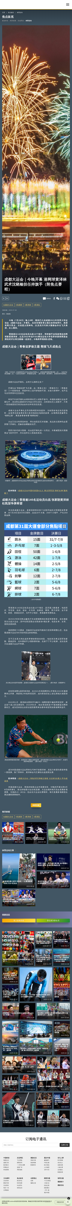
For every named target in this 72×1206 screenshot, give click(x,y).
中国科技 (6, 1158)
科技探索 (6, 1169)
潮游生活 (34, 1158)
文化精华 (6, 1178)
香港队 (37, 305)
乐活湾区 (20, 1158)
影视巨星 (60, 1172)
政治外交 (5, 20)
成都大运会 (8, 305)
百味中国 (33, 1160)
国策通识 (46, 1188)
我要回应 (36, 805)
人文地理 (46, 1167)
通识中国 (47, 1158)
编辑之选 (33, 1183)
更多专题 (46, 1192)
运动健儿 (38, 835)
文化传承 (6, 1180)
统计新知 (46, 1165)
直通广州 (19, 1167)
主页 (3, 12)
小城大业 (46, 1183)
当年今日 (46, 1169)
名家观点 (34, 1178)
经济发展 (13, 20)
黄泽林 (28, 305)
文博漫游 (6, 1190)
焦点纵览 (11, 12)
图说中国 (6, 1183)
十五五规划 (47, 1180)
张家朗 (19, 305)
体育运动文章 (8, 850)
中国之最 (46, 1162)
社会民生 (21, 20)
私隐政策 (47, 1201)
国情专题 (47, 1178)
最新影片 (61, 1181)
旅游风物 (33, 1162)
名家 (32, 1180)
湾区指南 (19, 1169)
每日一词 (6, 1188)
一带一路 (46, 1190)
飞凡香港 (19, 1160)
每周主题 (61, 1178)
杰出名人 (60, 1162)
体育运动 (20, 12)
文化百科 (6, 1185)
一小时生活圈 (21, 1165)
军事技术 (6, 1167)
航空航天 (6, 1165)
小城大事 (60, 1167)
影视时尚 (33, 1165)
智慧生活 (6, 1160)
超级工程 (6, 1162)
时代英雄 (60, 1160)
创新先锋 (60, 1165)
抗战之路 (46, 1185)
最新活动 (61, 1185)
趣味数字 (46, 1160)
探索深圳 (19, 1162)
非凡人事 (29, 835)
